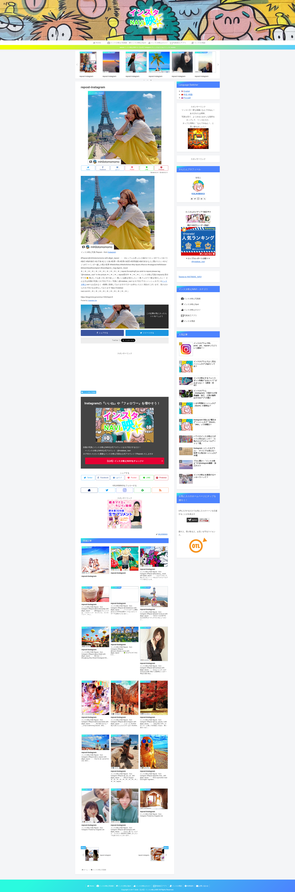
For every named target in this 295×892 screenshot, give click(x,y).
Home (92, 886)
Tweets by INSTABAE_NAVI (190, 276)
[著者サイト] (89, 490)
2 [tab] (147, 80)
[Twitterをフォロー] (107, 490)
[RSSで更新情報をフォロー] (160, 490)
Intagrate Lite (92, 300)
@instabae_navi (198, 261)
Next (218, 64)
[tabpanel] (90, 64)
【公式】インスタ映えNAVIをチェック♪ (124, 460)
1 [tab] (144, 80)
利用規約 (190, 886)
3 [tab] (151, 80)
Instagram (112, 252)
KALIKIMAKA (198, 193)
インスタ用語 (189, 321)
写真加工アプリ (190, 315)
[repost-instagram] (118, 248)
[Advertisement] (125, 371)
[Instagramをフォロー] (124, 490)
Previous (77, 64)
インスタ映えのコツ (192, 309)
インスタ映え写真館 (89, 392)
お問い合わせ (203, 886)
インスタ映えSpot (191, 304)
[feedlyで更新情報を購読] (142, 490)
